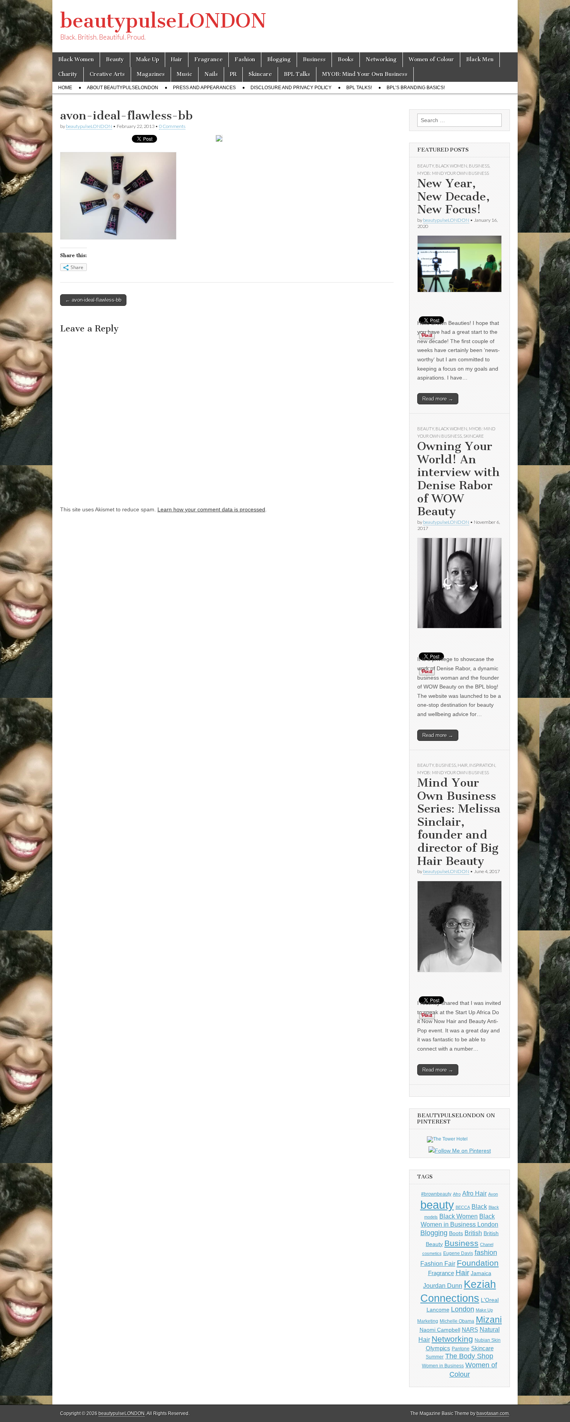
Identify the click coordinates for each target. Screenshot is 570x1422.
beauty (437, 1204)
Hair (176, 59)
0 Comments (172, 126)
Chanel (486, 1244)
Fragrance (208, 59)
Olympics (438, 1348)
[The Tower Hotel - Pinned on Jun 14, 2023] (447, 1139)
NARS (470, 1329)
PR (233, 74)
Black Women (76, 59)
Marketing (427, 1321)
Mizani (489, 1320)
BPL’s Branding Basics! (416, 87)
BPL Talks (297, 74)
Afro (457, 1194)
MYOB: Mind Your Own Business (365, 74)
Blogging (279, 59)
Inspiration (482, 765)
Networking (381, 59)
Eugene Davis (458, 1253)
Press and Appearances (204, 87)
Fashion (245, 59)
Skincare (260, 74)
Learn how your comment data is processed (211, 509)
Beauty (115, 59)
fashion (486, 1252)
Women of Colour (431, 59)
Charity (68, 74)
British (473, 1232)
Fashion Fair (437, 1263)
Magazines (151, 74)
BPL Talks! (359, 87)
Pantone (461, 1348)
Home (65, 87)
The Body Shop (469, 1356)
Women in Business (443, 1366)
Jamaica (481, 1273)
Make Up (147, 59)
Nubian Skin (488, 1340)
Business (314, 59)
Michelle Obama (457, 1321)
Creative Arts (107, 74)
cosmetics (432, 1253)
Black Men (480, 59)
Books (346, 59)
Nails (211, 74)
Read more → (437, 399)
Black (479, 1206)
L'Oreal (490, 1300)
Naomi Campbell (440, 1330)
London (462, 1309)
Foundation (478, 1262)
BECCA (463, 1207)
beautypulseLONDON (163, 21)
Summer (435, 1357)
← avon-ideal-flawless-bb (93, 300)
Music (184, 74)
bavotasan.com (493, 1413)
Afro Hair (474, 1193)
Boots (456, 1233)
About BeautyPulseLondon (122, 87)
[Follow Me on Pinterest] (459, 1151)
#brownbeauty (436, 1194)
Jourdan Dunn (442, 1285)
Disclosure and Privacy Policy (291, 87)
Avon (493, 1194)
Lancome (438, 1309)
